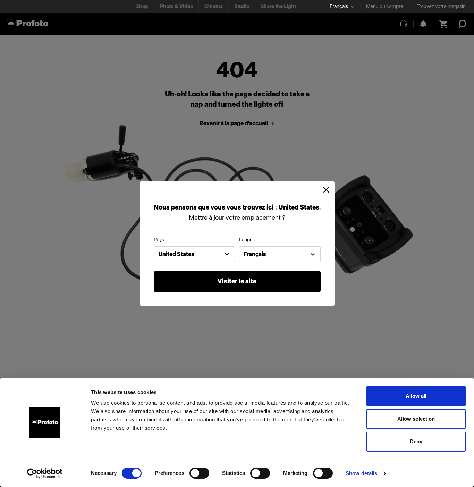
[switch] (199, 473)
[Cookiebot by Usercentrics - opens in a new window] (45, 473)
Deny (416, 441)
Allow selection (416, 419)
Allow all (416, 396)
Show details (361, 473)
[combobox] (194, 254)
